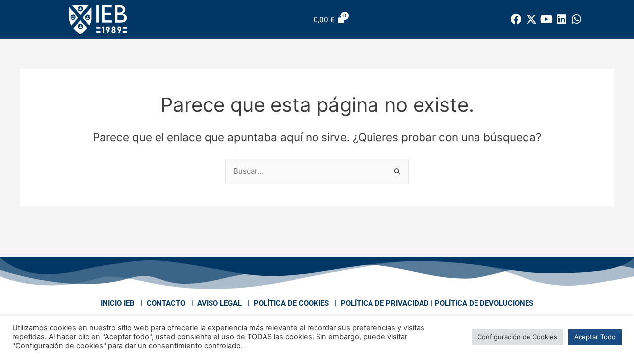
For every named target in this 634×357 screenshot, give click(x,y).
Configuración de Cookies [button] (517, 337)
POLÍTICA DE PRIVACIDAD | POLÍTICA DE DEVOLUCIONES (437, 303)
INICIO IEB (118, 303)
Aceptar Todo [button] (595, 337)
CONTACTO (166, 303)
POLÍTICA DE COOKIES (291, 303)
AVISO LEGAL (219, 303)
